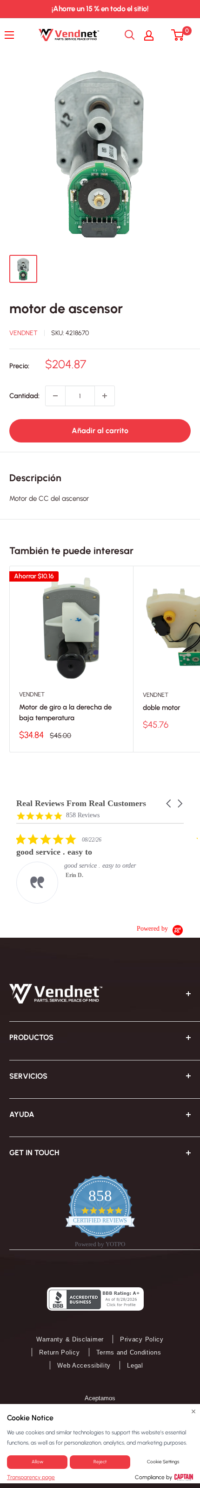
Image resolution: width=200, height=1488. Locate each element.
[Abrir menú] (12, 35)
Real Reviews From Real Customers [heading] (81, 803)
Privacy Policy (142, 1339)
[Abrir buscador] (130, 35)
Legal (135, 1365)
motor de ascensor (66, 308)
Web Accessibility (84, 1365)
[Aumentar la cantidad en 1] (104, 396)
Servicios (28, 1076)
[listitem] (86, 868)
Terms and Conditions (128, 1352)
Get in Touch (34, 1152)
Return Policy (59, 1352)
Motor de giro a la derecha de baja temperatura (65, 712)
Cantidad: (24, 396)
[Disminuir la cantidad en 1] (55, 396)
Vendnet (23, 333)
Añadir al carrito (100, 430)
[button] (169, 803)
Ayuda (21, 1114)
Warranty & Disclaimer (70, 1339)
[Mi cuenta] (153, 35)
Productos (31, 1037)
